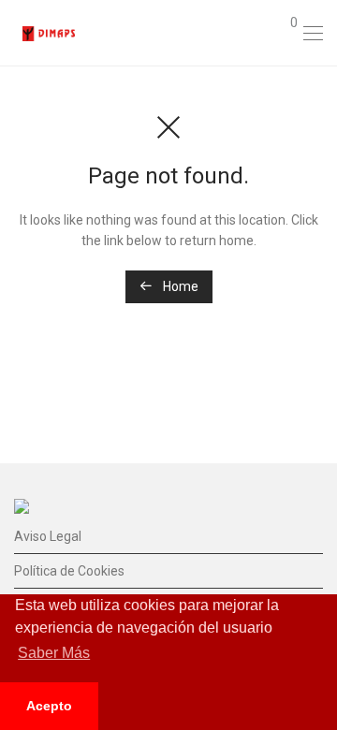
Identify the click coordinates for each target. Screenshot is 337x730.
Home (179, 286)
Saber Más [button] (54, 653)
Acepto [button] (49, 705)
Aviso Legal (47, 536)
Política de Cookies (69, 570)
